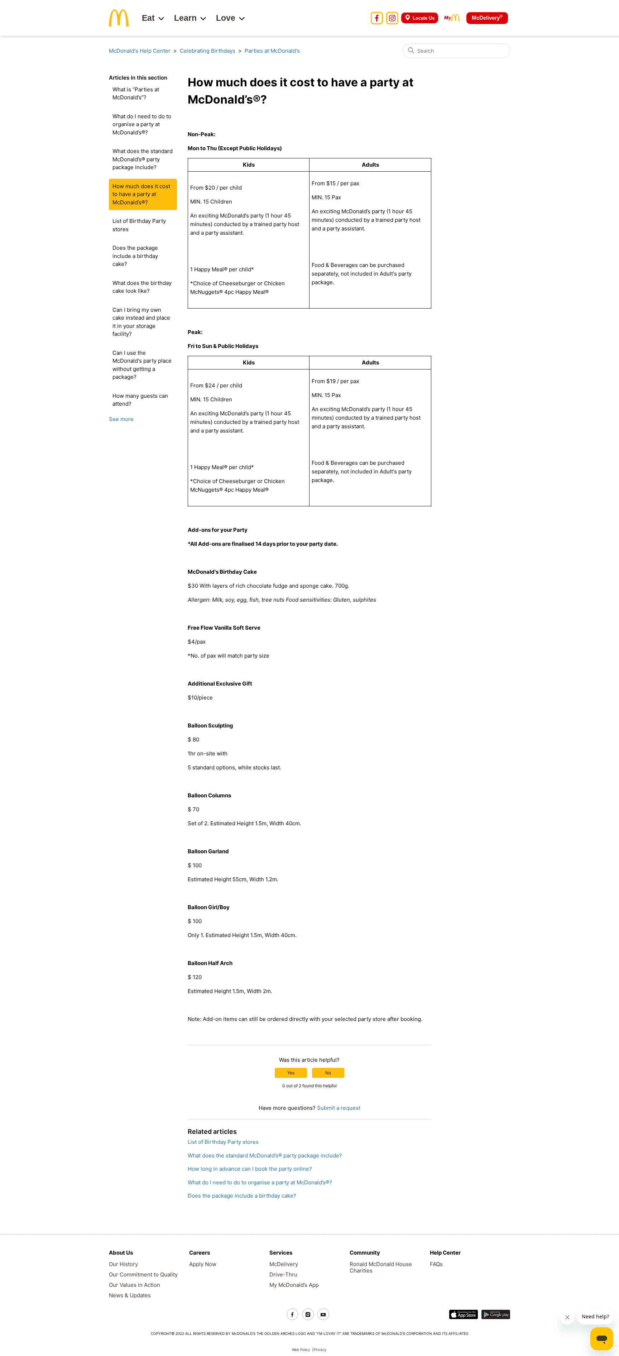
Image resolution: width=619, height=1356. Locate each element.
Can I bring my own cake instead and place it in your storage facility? (141, 322)
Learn (185, 18)
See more (121, 419)
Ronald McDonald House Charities (381, 1267)
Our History (123, 1264)
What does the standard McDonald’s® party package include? (142, 159)
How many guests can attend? (140, 399)
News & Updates (130, 1295)
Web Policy (301, 1349)
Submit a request (338, 1107)
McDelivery (487, 17)
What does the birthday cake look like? (142, 287)
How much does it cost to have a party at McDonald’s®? (141, 194)
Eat (148, 18)
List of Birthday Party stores (139, 225)
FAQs (436, 1264)
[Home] (119, 17)
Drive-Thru (283, 1274)
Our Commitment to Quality (143, 1274)
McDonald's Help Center (140, 50)
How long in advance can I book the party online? (250, 1168)
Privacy (320, 1349)
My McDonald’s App (294, 1284)
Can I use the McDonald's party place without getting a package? (142, 365)
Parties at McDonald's (272, 50)
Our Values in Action (134, 1284)
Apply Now (202, 1264)
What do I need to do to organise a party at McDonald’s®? (141, 124)
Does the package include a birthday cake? (135, 255)
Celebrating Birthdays (207, 50)
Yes (290, 1072)
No (328, 1072)
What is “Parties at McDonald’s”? (135, 93)
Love (225, 18)
